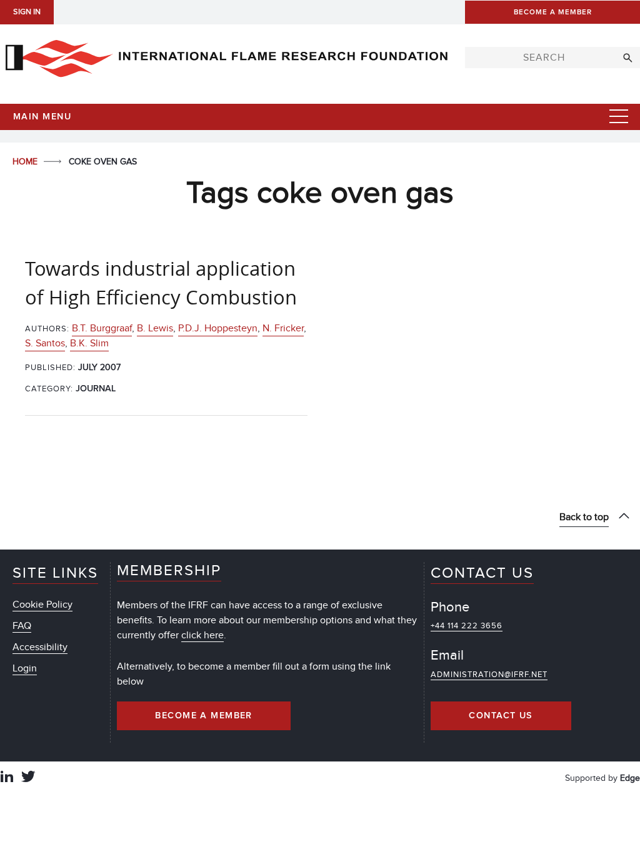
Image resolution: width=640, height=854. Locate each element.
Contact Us (500, 715)
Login (24, 668)
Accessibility (40, 647)
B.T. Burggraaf (102, 328)
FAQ (21, 626)
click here (202, 635)
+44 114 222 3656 (466, 626)
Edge (630, 778)
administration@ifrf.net (489, 675)
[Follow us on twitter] (28, 778)
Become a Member (203, 715)
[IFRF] (226, 55)
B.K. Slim (89, 343)
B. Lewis (155, 328)
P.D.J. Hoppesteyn (218, 328)
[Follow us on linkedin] (7, 778)
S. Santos (45, 343)
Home (26, 161)
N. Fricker (283, 328)
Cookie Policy (42, 604)
